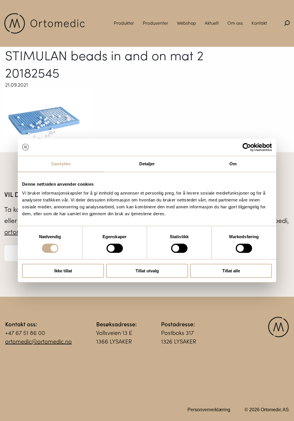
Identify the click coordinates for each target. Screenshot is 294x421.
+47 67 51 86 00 (25, 332)
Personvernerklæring (208, 409)
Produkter (124, 23)
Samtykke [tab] (61, 163)
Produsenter (155, 23)
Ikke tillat (63, 270)
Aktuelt (212, 23)
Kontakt (259, 23)
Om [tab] (233, 163)
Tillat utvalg (147, 270)
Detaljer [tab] (147, 163)
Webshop (186, 23)
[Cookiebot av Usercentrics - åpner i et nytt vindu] (247, 147)
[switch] (115, 248)
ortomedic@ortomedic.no (38, 341)
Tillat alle (231, 270)
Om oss (235, 23)
